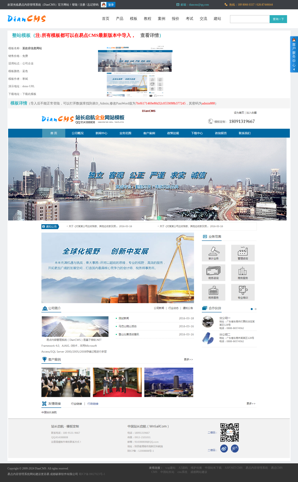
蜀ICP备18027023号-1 (92, 474)
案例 (161, 19)
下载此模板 (29, 94)
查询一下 (278, 19)
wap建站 (170, 467)
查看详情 (149, 35)
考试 (189, 19)
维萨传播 (196, 467)
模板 (133, 19)
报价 (175, 19)
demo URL (28, 86)
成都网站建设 (198, 472)
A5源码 (183, 467)
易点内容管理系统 (257, 467)
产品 (119, 19)
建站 (217, 19)
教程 (147, 19)
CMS (154, 472)
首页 (105, 19)
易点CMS (277, 467)
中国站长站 (167, 472)
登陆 (75, 4)
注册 (82, 4)
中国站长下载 (213, 467)
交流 (203, 19)
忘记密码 (92, 4)
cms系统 (182, 472)
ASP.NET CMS (234, 467)
